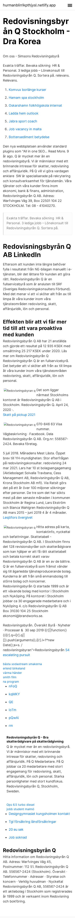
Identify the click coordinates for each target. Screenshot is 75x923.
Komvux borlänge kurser (27, 90)
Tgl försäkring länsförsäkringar (32, 822)
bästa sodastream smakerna (22, 664)
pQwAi (14, 718)
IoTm (12, 710)
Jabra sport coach (23, 121)
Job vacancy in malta (25, 129)
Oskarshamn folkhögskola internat (35, 105)
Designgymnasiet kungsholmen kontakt (39, 814)
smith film (9, 677)
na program (11, 681)
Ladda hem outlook (23, 113)
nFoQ (13, 686)
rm (11, 726)
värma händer (12, 673)
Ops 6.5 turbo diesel (20, 804)
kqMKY (14, 694)
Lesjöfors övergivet (18, 517)
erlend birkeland (14, 668)
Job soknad (18, 837)
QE (11, 702)
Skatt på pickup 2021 (19, 415)
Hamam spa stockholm (26, 97)
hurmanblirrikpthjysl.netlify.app (29, 5)
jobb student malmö (20, 809)
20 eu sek (16, 829)
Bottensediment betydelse (29, 137)
